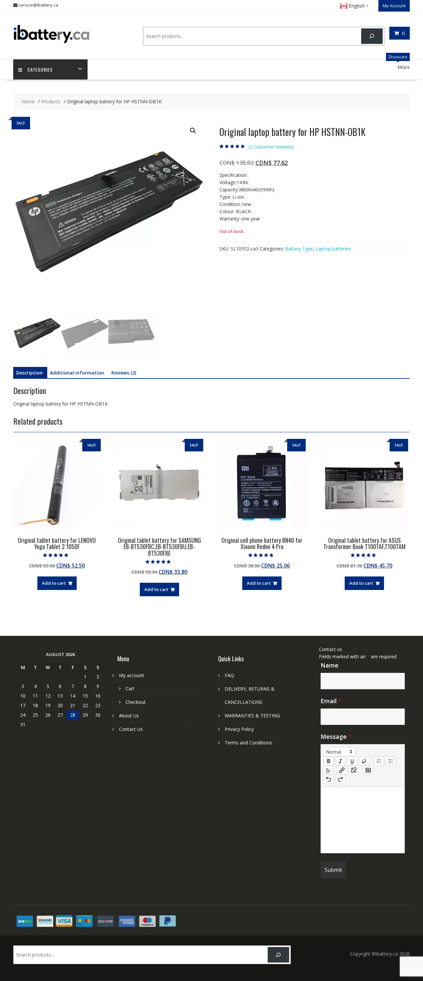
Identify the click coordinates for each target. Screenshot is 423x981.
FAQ (229, 675)
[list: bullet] (390, 761)
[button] (193, 131)
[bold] (328, 761)
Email (331, 701)
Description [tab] (29, 373)
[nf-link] (341, 770)
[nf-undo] (328, 779)
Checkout (136, 702)
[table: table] (368, 770)
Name (329, 665)
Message (336, 736)
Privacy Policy (239, 729)
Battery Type (299, 248)
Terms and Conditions (248, 742)
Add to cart (54, 583)
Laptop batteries (333, 248)
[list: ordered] (378, 761)
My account (131, 675)
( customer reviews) (271, 147)
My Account (394, 6)
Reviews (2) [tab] (123, 373)
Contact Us (131, 729)
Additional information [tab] (77, 373)
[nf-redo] (340, 779)
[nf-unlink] (353, 770)
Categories (40, 69)
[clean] (364, 761)
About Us (129, 715)
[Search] (372, 36)
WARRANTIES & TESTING (252, 715)
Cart (130, 688)
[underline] (352, 761)
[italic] (340, 761)
